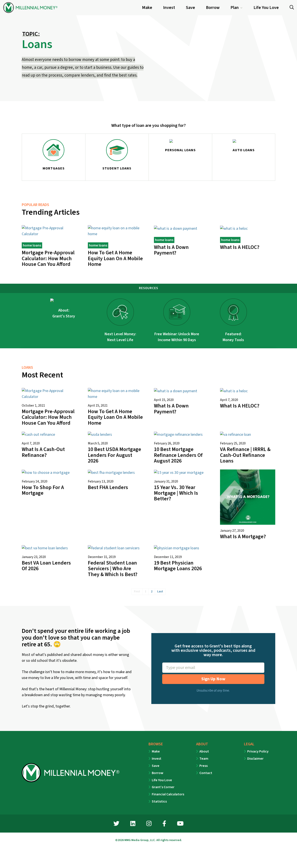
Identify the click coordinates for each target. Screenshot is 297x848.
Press (203, 765)
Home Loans (32, 245)
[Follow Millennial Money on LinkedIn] (132, 824)
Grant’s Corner (163, 787)
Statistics (159, 801)
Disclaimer (255, 758)
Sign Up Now (213, 679)
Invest (156, 758)
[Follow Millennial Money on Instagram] (149, 824)
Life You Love (162, 780)
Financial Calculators (168, 794)
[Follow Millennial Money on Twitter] (116, 824)
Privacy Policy (258, 751)
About (204, 751)
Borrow (157, 773)
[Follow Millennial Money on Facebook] (164, 824)
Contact (205, 773)
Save (155, 765)
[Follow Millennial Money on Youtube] (180, 824)
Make (156, 751)
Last (160, 591)
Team (203, 758)
